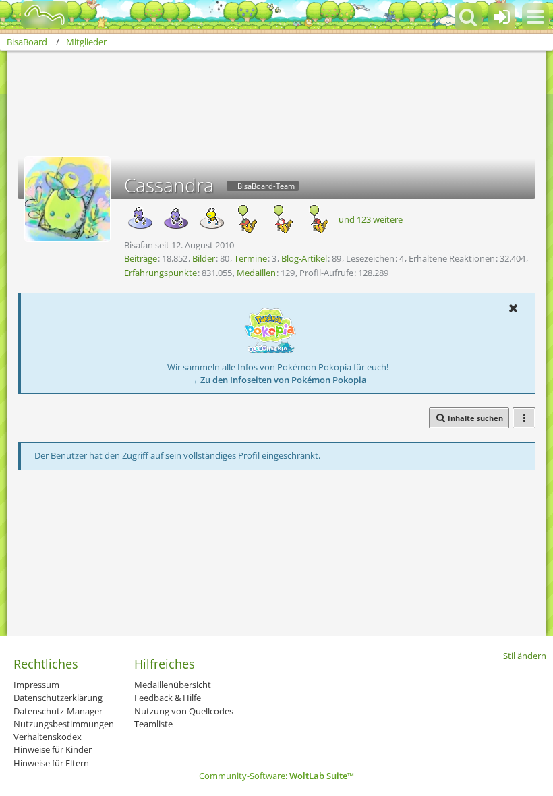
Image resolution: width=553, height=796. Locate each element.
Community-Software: (276, 776)
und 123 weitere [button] (371, 219)
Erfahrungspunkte (160, 272)
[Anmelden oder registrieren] (501, 16)
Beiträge (140, 258)
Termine (250, 258)
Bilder (203, 258)
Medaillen (256, 272)
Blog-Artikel (304, 258)
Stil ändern (524, 656)
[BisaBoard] (36, 14)
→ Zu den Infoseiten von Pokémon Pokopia (278, 380)
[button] (535, 16)
